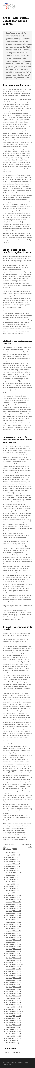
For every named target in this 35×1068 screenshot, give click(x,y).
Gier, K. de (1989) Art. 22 (13, 900)
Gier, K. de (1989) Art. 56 (13, 973)
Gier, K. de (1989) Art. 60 (13, 982)
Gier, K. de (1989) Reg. (12, 1043)
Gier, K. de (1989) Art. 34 (13, 927)
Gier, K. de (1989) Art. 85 (13, 1036)
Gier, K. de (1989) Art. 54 (13, 969)
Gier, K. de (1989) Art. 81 (13, 1027)
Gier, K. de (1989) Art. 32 (13, 922)
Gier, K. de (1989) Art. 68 (13, 1000)
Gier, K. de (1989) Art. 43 (13, 947)
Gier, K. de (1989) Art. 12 (13, 877)
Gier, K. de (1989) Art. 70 (13, 1005)
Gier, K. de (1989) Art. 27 (13, 911)
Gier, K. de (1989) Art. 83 (13, 1032)
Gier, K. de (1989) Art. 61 (13, 985)
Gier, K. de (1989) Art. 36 (13, 931)
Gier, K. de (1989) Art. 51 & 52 (15, 964)
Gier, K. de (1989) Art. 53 (13, 967)
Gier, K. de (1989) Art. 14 (13, 882)
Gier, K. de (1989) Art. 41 (13, 942)
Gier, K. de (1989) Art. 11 (13, 875)
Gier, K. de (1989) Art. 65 (13, 994)
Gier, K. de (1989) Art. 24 (13, 904)
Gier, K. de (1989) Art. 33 (13, 924)
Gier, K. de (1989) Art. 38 (13, 935)
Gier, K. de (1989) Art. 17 (13, 889)
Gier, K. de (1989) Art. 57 (13, 976)
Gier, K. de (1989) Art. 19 (13, 893)
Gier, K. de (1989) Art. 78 (13, 1020)
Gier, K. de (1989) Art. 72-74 (14, 1011)
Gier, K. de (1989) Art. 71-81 (14, 1007)
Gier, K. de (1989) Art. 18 (13, 891)
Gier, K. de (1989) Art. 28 (13, 913)
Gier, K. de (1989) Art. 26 (13, 909)
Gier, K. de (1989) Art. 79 (13, 1023)
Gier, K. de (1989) (10, 849)
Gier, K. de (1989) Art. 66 (13, 996)
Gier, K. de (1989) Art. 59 (13, 980)
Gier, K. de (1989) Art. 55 (13, 971)
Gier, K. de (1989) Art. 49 (13, 960)
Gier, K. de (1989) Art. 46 (13, 953)
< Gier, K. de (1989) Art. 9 (8, 846)
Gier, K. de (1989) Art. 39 (13, 938)
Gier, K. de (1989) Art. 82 (13, 1029)
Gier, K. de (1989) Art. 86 (13, 1038)
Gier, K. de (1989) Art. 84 (13, 1034)
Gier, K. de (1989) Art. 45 (13, 951)
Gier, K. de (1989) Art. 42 (13, 944)
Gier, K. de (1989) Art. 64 (13, 991)
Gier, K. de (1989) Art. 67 (13, 998)
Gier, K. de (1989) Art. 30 (13, 918)
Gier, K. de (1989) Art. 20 (13, 895)
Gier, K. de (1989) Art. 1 (13, 853)
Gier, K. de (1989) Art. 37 (13, 933)
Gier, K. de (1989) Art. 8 (13, 868)
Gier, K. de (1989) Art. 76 (13, 1016)
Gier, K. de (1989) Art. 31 (13, 920)
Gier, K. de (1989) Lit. (12, 1040)
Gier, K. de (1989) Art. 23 (13, 902)
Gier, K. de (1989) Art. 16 (13, 886)
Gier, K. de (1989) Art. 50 (13, 962)
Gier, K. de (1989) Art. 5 (13, 862)
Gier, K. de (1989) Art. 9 (13, 871)
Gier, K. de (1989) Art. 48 (13, 958)
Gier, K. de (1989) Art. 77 (13, 1018)
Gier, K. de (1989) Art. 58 (13, 978)
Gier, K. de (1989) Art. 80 (13, 1025)
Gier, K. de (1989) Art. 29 (13, 915)
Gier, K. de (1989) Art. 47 (13, 956)
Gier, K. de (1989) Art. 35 (13, 929)
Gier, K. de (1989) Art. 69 (13, 1002)
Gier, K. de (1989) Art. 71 (13, 1009)
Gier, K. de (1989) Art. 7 (13, 866)
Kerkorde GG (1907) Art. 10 (11, 1052)
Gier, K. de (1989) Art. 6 (13, 864)
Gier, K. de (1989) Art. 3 (13, 857)
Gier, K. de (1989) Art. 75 (13, 1014)
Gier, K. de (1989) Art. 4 (13, 859)
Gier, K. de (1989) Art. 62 (13, 987)
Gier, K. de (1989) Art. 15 (13, 884)
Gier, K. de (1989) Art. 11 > (27, 846)
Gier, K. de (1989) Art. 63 (13, 989)
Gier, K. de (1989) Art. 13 (13, 880)
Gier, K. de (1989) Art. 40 (13, 940)
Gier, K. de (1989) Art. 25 (13, 906)
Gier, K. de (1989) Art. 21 (13, 897)
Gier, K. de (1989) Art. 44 (13, 949)
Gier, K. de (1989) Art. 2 (13, 855)
